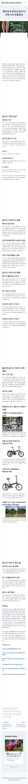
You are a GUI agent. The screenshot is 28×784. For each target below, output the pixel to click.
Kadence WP (16, 780)
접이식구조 (15, 708)
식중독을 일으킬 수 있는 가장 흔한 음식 (21, 724)
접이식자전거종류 (7, 716)
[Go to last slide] (7, 752)
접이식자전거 (6, 711)
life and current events (13, 758)
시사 (14, 8)
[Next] (20, 752)
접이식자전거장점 (17, 714)
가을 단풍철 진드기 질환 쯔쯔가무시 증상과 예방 (7, 725)
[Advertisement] (14, 49)
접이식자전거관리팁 (15, 711)
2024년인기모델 (6, 708)
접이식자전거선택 (7, 714)
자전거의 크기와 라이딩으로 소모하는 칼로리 (13, 674)
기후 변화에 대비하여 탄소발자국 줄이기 (12, 664)
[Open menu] (25, 3)
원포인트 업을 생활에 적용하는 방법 (11, 648)
